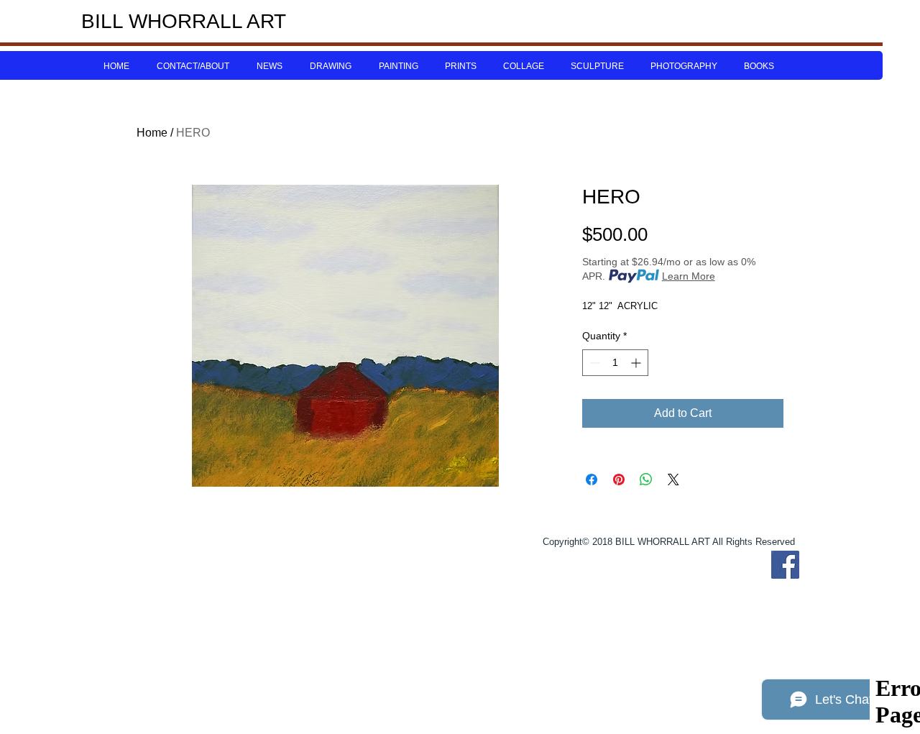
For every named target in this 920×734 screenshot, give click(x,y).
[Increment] (637, 362)
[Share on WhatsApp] (646, 479)
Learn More (688, 276)
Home (152, 133)
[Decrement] (593, 362)
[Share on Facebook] (591, 479)
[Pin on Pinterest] (618, 479)
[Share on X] (673, 479)
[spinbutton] (615, 362)
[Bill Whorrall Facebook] (785, 565)
